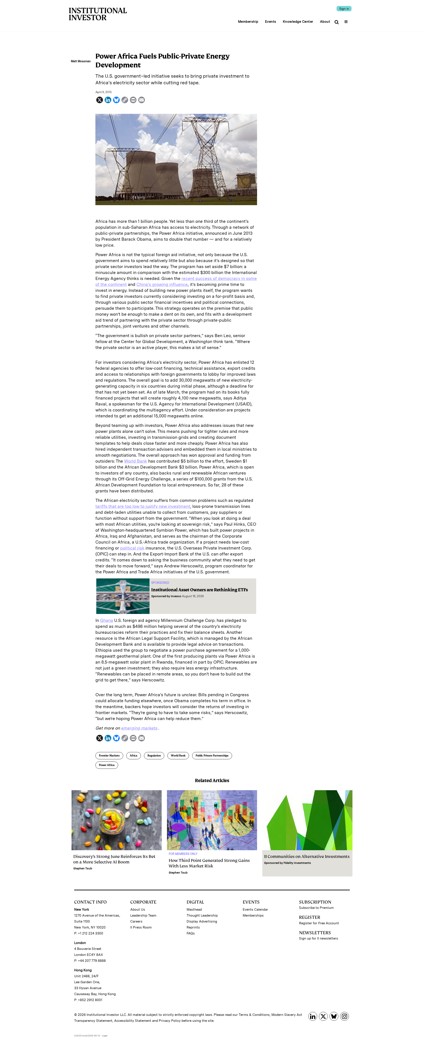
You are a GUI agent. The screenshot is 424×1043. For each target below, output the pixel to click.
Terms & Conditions (254, 1015)
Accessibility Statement (132, 1021)
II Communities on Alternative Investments (307, 856)
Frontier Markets (109, 755)
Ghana (106, 620)
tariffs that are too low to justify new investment (142, 506)
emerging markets (139, 728)
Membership (248, 22)
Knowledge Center (298, 22)
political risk (132, 548)
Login (105, 1035)
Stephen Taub (82, 868)
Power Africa (107, 765)
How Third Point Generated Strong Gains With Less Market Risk (209, 863)
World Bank (135, 461)
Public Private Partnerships (212, 755)
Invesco (176, 596)
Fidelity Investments (297, 863)
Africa (133, 755)
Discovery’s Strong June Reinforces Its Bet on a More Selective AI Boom (114, 859)
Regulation (154, 755)
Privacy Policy (170, 1021)
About (325, 22)
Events (270, 22)
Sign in (344, 8)
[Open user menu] (346, 20)
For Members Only (183, 853)
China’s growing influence (162, 284)
